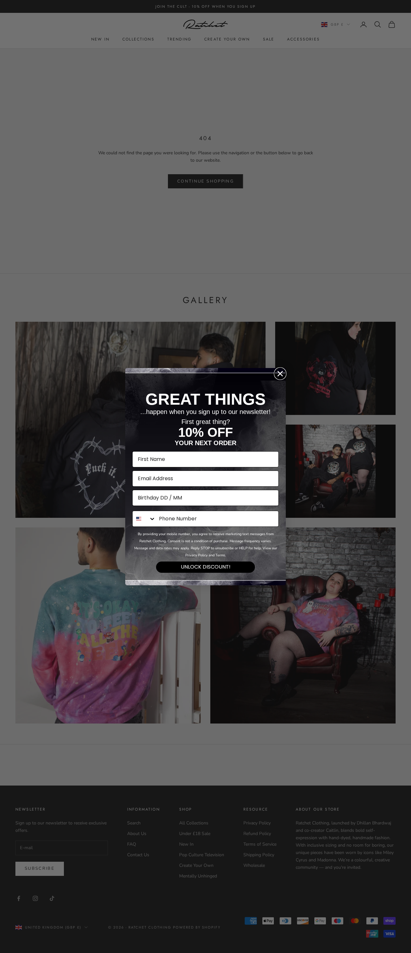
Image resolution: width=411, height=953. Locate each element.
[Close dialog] (280, 373)
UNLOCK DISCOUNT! (206, 567)
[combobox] (144, 518)
